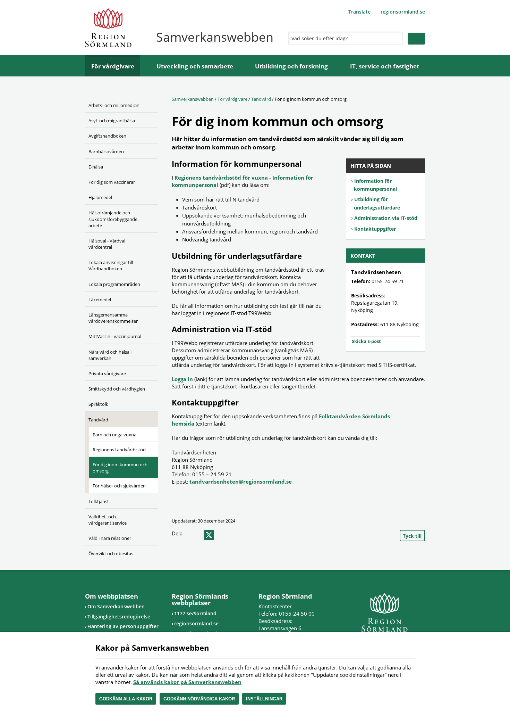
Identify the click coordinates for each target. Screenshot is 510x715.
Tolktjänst (98, 501)
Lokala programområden (114, 284)
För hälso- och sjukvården (119, 486)
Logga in (182, 379)
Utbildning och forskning (291, 66)
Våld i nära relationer (109, 538)
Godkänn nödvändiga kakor (199, 698)
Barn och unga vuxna (114, 435)
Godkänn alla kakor (125, 698)
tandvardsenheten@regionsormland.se (240, 481)
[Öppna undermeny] (147, 119)
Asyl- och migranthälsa (111, 120)
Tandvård (98, 420)
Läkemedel (99, 299)
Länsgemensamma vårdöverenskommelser (113, 318)
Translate (359, 11)
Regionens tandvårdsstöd (119, 449)
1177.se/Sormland (195, 613)
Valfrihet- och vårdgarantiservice (107, 519)
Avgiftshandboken (107, 136)
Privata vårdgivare (107, 373)
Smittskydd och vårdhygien (116, 389)
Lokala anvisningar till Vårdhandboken (110, 265)
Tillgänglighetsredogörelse (118, 616)
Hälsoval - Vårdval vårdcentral (106, 244)
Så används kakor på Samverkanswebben (187, 682)
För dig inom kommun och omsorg (120, 467)
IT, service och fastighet (384, 66)
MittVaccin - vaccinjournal (114, 336)
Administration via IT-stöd (385, 218)
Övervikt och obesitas (110, 553)
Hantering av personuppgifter (123, 626)
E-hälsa (95, 167)
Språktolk (98, 404)
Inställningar (264, 698)
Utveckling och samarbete (194, 66)
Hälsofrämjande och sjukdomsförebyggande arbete (112, 218)
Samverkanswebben (193, 99)
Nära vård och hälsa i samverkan (109, 355)
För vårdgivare (112, 66)
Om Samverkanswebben (116, 606)
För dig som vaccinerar (111, 182)
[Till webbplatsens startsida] (108, 27)
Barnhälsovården (106, 151)
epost (221, 535)
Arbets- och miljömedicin (113, 105)
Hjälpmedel (100, 197)
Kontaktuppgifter (375, 228)
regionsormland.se (403, 11)
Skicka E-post (366, 341)
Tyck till (412, 536)
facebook (195, 535)
